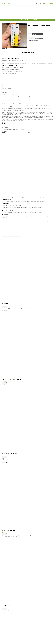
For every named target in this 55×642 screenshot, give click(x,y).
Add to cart (35, 34)
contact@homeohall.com (7, 231)
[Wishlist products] (48, 3)
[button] (4, 307)
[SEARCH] (44, 3)
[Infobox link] (5, 0)
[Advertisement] (27, 12)
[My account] (47, 3)
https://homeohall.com (7, 232)
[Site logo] (7, 3)
